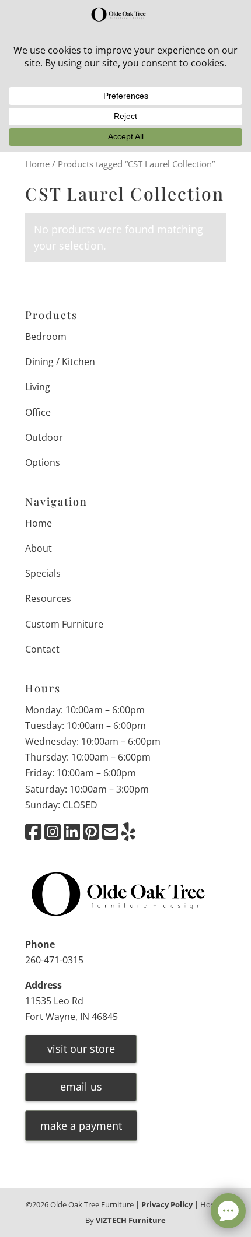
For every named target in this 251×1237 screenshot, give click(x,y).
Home (37, 164)
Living (37, 386)
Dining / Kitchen (60, 361)
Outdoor (44, 437)
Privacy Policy (167, 1204)
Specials (43, 573)
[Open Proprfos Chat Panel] (228, 1210)
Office (38, 412)
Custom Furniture (64, 624)
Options (42, 462)
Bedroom (46, 336)
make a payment (81, 1126)
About (38, 548)
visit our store (81, 1049)
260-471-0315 (54, 960)
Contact (42, 649)
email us (81, 1087)
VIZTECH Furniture (131, 1220)
